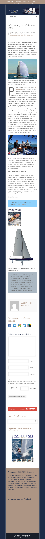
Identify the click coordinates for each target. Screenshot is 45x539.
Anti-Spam (33, 388)
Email (31, 367)
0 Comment (34, 36)
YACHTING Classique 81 (21, 204)
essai (26, 34)
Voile (25, 35)
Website (32, 374)
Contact (34, 1)
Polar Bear (20, 35)
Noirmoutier (13, 35)
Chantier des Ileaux (19, 34)
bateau (12, 34)
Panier (24, 1)
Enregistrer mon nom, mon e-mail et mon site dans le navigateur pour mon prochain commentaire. (22, 382)
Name (31, 361)
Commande (18, 1)
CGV (29, 1)
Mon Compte (10, 1)
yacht (28, 35)
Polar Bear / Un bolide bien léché (21, 26)
